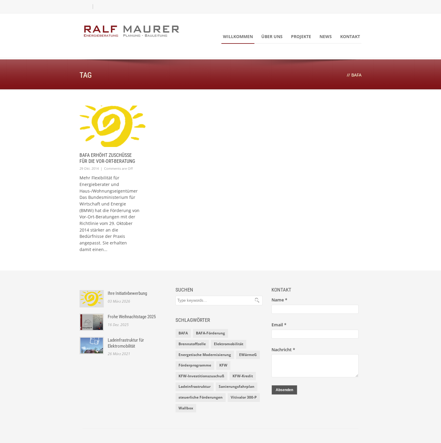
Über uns (272, 36)
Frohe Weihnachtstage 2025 (132, 316)
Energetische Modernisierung (204, 354)
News (326, 36)
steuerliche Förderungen (200, 397)
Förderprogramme (194, 365)
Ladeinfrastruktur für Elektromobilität (126, 343)
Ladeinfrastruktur (194, 386)
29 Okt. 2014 (89, 168)
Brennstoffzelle (192, 343)
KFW (223, 365)
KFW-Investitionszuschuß (201, 376)
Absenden (284, 390)
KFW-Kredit (242, 376)
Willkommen (238, 36)
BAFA (183, 333)
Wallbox (185, 408)
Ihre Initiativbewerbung (127, 293)
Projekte (301, 36)
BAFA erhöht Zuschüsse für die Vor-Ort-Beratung (107, 158)
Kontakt (350, 36)
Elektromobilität (228, 343)
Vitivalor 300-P (244, 397)
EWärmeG (248, 354)
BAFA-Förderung (210, 333)
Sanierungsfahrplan (236, 386)
